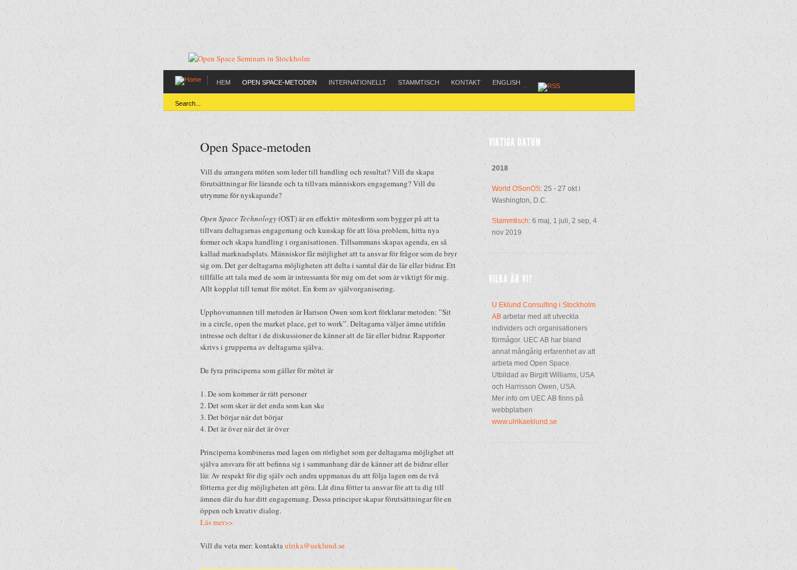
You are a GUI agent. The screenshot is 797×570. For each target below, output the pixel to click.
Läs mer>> (216, 522)
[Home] (188, 79)
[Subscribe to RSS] (549, 86)
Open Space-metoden (279, 82)
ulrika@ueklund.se (315, 545)
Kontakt (466, 82)
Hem (223, 82)
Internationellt (357, 82)
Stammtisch (418, 82)
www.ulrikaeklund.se (524, 422)
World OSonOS (516, 189)
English (506, 82)
